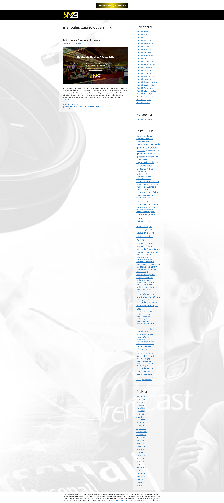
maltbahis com (143, 221)
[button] (112, 5)
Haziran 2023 (141, 470)
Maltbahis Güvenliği (142, 264)
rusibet (106, 500)
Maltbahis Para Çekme (148, 297)
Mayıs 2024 (140, 438)
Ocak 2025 (140, 414)
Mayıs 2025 (140, 408)
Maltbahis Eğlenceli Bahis (145, 43)
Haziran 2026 (141, 399)
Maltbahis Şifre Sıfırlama (145, 76)
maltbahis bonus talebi (154, 184)
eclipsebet (117, 500)
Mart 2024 (140, 444)
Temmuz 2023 (141, 467)
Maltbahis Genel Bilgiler (144, 67)
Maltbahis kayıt (142, 272)
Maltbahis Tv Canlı (142, 46)
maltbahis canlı (142, 189)
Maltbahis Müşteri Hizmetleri (144, 284)
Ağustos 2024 (141, 429)
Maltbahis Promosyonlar (72, 104)
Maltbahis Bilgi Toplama (144, 49)
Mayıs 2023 (140, 473)
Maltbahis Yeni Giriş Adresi (144, 361)
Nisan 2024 (140, 441)
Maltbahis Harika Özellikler (145, 97)
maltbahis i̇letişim (141, 269)
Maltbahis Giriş (141, 34)
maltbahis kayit (152, 269)
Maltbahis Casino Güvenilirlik (83, 40)
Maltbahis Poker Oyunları (145, 88)
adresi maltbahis (144, 136)
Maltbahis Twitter (100, 106)
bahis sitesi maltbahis (144, 139)
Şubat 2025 (140, 411)
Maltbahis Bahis (143, 174)
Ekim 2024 (140, 423)
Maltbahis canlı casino (144, 195)
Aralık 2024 (140, 417)
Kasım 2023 (140, 455)
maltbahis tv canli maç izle (144, 331)
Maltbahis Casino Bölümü (145, 94)
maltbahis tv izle (144, 334)
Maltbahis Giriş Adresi (145, 238)
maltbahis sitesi (143, 314)
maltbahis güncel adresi (147, 252)
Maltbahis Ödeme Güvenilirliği (147, 82)
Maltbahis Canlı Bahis (147, 192)
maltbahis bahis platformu (143, 179)
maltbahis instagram (146, 267)
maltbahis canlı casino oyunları (145, 202)
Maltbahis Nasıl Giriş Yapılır (144, 289)
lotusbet (150, 500)
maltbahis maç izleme (143, 280)
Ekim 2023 (140, 458)
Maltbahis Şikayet (145, 368)
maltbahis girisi (144, 226)
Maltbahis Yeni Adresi (146, 356)
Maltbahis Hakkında (154, 264)
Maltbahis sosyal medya (143, 316)
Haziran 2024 (141, 435)
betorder (144, 500)
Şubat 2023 (140, 482)
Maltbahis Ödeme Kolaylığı (145, 73)
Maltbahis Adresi (142, 31)
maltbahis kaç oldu (145, 274)
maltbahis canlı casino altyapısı (143, 197)
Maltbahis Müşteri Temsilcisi (146, 91)
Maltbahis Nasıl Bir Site (146, 287)
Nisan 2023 (140, 476)
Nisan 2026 (140, 402)
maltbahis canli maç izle (147, 187)
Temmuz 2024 (141, 432)
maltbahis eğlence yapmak (142, 224)
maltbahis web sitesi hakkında (145, 341)
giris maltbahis (152, 150)
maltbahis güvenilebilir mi (143, 257)
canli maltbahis (143, 141)
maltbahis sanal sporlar (145, 311)
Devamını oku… (68, 99)
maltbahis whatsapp (144, 346)
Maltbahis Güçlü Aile (143, 100)
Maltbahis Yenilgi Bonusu (145, 70)
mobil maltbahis (143, 371)
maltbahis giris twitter (145, 229)
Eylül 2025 (140, 405)
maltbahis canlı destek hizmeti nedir (144, 209)
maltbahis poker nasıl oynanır (144, 300)
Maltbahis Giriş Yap (145, 243)
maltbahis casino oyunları (145, 212)
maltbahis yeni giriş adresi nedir (145, 363)
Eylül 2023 (140, 461)
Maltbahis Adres (144, 165)
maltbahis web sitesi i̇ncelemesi (145, 344)
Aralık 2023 (140, 452)
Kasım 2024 (140, 420)
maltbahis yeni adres (144, 353)
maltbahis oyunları (141, 291)
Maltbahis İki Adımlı (143, 103)
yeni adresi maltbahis (145, 377)
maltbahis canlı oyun (71, 106)
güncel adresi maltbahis (147, 157)
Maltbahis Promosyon (146, 302)
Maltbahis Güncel (144, 246)
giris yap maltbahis (145, 153)
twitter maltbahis (144, 374)
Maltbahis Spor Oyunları (143, 321)
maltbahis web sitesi (143, 339)
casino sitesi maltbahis (148, 144)
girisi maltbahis (140, 151)
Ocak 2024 (140, 450)
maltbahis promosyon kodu (147, 307)
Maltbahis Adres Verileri (144, 79)
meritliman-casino (126, 500)
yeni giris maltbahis (144, 380)
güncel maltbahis (142, 159)
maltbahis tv (141, 326)
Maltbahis (139, 37)
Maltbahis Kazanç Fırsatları (145, 64)
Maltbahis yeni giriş (143, 359)
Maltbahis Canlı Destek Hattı (146, 207)
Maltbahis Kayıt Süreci (144, 52)
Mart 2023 (140, 479)
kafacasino (137, 500)
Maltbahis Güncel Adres (148, 249)
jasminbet (157, 500)
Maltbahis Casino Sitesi (145, 216)
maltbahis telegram (145, 323)
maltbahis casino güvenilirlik (86, 106)
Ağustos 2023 (141, 464)
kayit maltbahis (145, 162)
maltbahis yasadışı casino (143, 349)
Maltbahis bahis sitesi (147, 181)
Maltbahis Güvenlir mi (145, 262)
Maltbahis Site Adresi (144, 40)
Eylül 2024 (140, 426)
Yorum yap (68, 108)
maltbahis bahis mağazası (143, 176)
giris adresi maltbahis (147, 147)
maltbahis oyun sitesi (154, 291)
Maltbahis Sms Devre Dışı (145, 85)
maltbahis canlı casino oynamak (143, 199)
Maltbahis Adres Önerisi (144, 55)
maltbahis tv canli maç (145, 329)
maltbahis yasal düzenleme (142, 351)
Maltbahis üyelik (142, 366)
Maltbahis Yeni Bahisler (144, 61)
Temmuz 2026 (141, 396)
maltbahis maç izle (144, 277)
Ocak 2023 (140, 485)
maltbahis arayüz (141, 171)
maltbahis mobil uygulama (145, 282)
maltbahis (157, 163)
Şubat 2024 (140, 447)
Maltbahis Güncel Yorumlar (144, 255)
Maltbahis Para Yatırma (145, 294)
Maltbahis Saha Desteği (144, 58)
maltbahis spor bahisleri (144, 319)
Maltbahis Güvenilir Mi (144, 259)
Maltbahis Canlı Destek (148, 204)
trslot (111, 500)
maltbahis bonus (142, 184)
